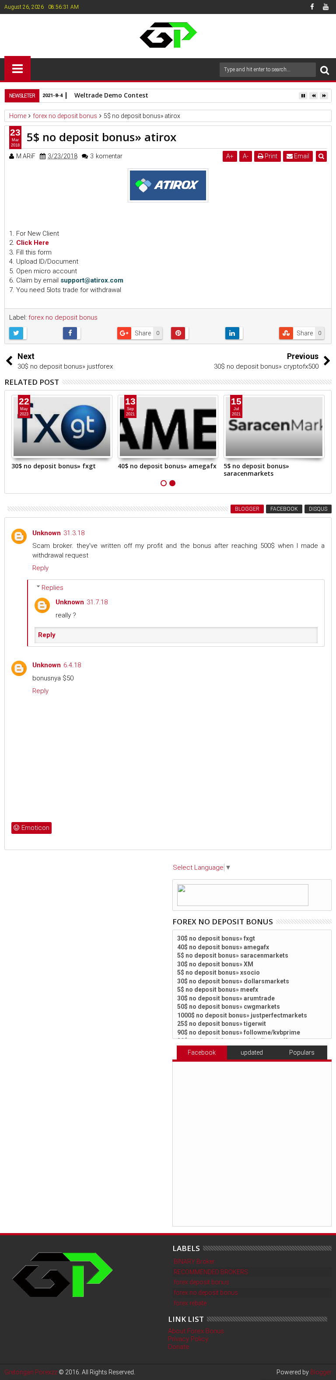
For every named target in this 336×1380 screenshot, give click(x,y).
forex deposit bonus (201, 1282)
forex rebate (190, 1303)
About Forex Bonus (196, 1331)
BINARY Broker (194, 1261)
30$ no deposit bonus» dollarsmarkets (233, 981)
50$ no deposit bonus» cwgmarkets (228, 1006)
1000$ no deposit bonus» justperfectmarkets (242, 1015)
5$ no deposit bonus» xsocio (218, 972)
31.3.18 (73, 533)
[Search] (325, 70)
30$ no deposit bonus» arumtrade (226, 998)
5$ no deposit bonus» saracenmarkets (256, 469)
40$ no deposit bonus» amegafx (167, 466)
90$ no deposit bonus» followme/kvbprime (238, 1032)
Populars (302, 1052)
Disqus (318, 509)
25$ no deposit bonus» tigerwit (221, 1023)
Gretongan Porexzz (30, 1372)
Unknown (46, 533)
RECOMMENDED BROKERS (211, 1271)
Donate (178, 1347)
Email (301, 156)
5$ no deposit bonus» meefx (217, 989)
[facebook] (312, 7)
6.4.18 (72, 665)
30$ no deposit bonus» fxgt (53, 466)
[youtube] (325, 7)
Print (270, 156)
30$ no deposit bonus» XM (215, 964)
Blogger (247, 509)
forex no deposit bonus (63, 317)
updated (252, 1052)
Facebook (284, 509)
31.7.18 (97, 602)
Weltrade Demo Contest (111, 95)
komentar (106, 156)
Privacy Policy (188, 1339)
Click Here (32, 243)
